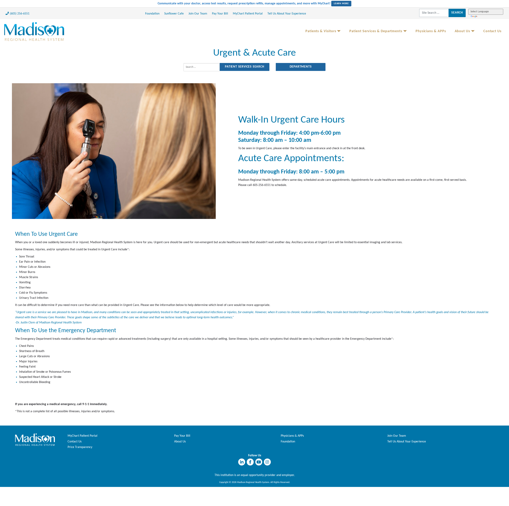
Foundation (152, 13)
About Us (462, 31)
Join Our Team (197, 13)
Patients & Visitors (320, 31)
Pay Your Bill (220, 13)
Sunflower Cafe (174, 13)
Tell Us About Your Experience (286, 13)
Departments (301, 66)
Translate (474, 16)
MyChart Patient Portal (248, 13)
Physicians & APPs (431, 31)
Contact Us (492, 31)
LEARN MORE (341, 3)
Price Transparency (80, 447)
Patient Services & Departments (375, 31)
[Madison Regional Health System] (35, 439)
